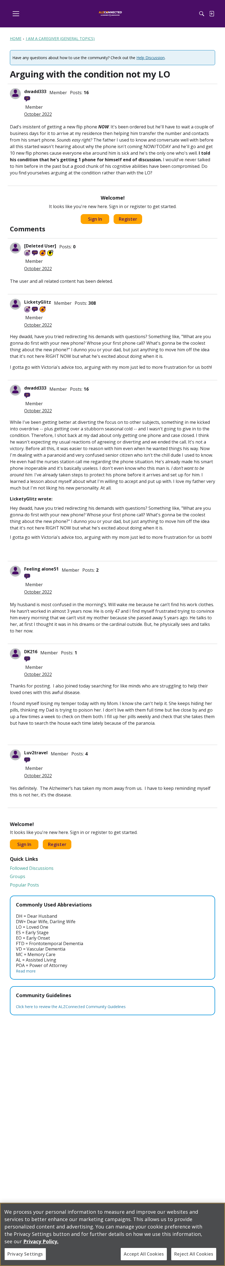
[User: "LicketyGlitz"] (15, 304)
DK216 (30, 652)
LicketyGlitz (37, 302)
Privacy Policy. (40, 1241)
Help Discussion (150, 57)
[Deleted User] (40, 246)
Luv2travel (36, 753)
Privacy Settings (25, 1254)
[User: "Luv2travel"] (15, 754)
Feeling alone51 (41, 569)
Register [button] (128, 219)
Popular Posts (24, 885)
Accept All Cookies (144, 1254)
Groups (17, 876)
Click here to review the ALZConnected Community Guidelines (71, 1006)
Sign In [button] (95, 219)
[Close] (216, 1211)
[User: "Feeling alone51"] (15, 571)
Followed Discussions (32, 868)
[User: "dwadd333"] (15, 93)
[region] (112, 1234)
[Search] (202, 14)
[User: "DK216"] (15, 653)
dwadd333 (35, 91)
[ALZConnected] (110, 13)
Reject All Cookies (193, 1254)
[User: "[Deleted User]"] (15, 248)
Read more (26, 971)
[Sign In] (211, 14)
